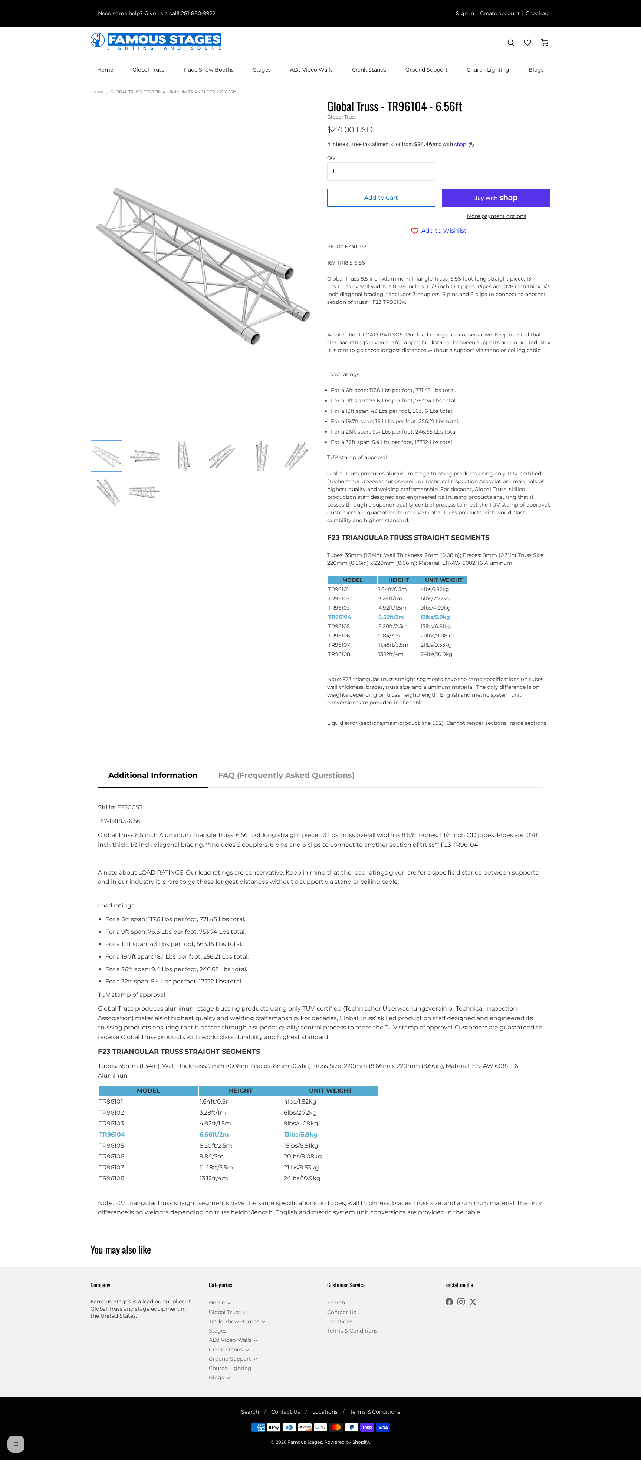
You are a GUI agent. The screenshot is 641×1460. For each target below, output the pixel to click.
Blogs (536, 69)
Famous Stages (304, 1442)
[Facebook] (449, 1302)
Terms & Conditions (352, 1330)
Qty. (331, 157)
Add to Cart (381, 197)
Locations (339, 1321)
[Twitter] (473, 1302)
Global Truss (148, 69)
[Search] (510, 42)
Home (105, 69)
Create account (500, 13)
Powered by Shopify (346, 1442)
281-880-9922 (198, 13)
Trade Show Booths (208, 69)
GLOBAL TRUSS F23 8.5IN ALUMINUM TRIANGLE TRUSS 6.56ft (173, 91)
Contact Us (341, 1312)
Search (336, 1302)
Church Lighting (488, 69)
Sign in (465, 13)
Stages (262, 69)
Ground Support (426, 69)
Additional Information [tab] (153, 775)
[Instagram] (461, 1302)
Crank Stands (369, 69)
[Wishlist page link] (527, 42)
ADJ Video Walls (311, 69)
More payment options (496, 216)
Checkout (538, 13)
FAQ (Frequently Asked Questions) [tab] (286, 775)
